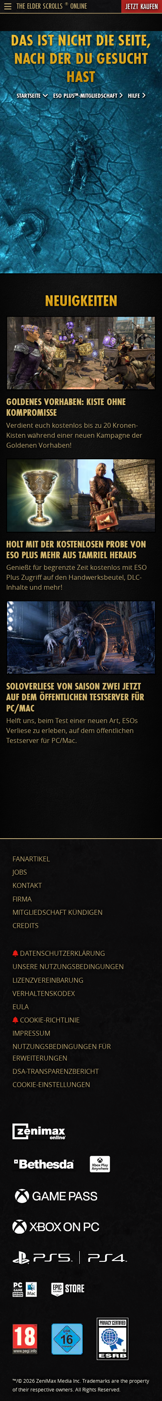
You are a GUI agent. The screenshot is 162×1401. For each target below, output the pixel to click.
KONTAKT (27, 885)
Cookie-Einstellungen (51, 1084)
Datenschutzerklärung (61, 953)
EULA (20, 1006)
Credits (25, 925)
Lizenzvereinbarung (47, 980)
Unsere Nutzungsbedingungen (68, 966)
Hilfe (135, 95)
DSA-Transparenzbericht (55, 1071)
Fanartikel (31, 858)
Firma (22, 899)
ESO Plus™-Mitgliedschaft (86, 95)
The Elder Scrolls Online (52, 5)
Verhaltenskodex (43, 993)
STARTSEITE (29, 95)
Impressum (31, 1033)
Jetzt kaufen (141, 6)
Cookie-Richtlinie (49, 1020)
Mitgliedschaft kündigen (57, 912)
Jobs (19, 872)
